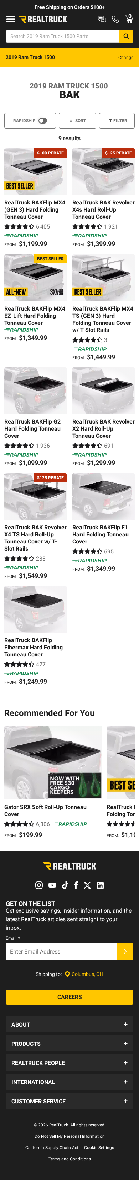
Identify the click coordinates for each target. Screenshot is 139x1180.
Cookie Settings (99, 1147)
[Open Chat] (102, 19)
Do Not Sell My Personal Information (70, 1136)
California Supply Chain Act (51, 1147)
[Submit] (125, 951)
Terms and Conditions (69, 1159)
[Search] (126, 36)
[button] (69, 1024)
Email (13, 938)
